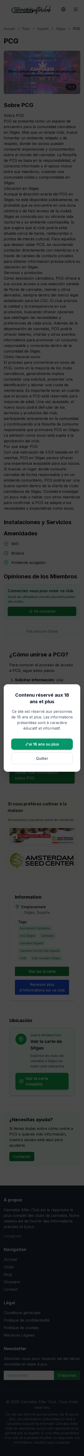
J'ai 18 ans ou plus (42, 744)
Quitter (42, 758)
